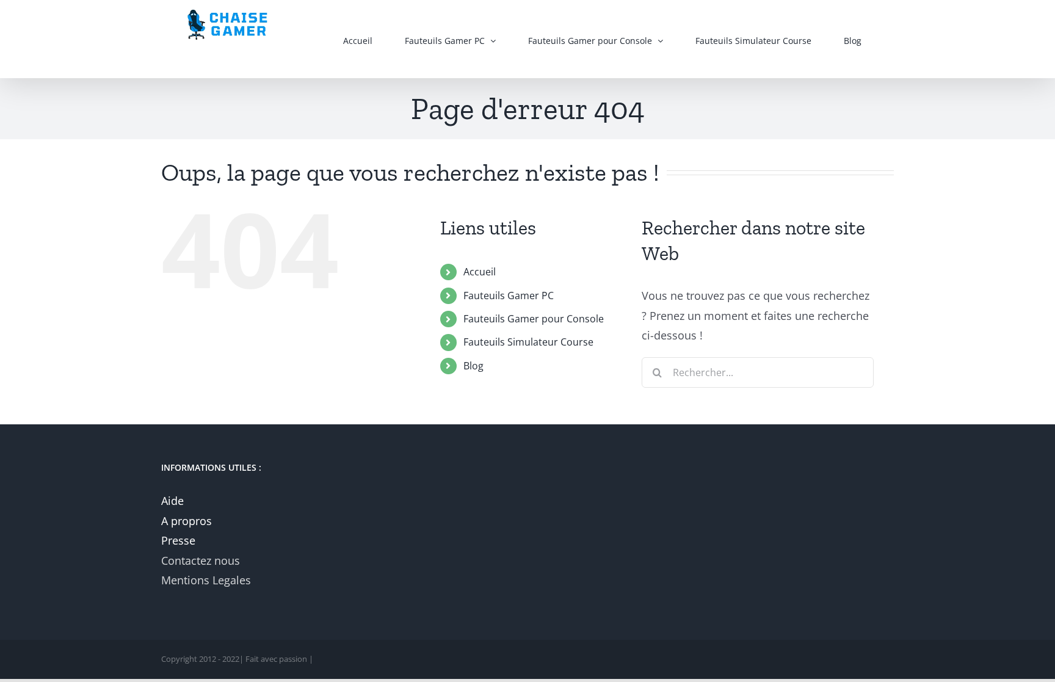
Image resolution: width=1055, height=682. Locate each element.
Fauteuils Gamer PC (508, 295)
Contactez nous (200, 560)
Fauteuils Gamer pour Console (533, 318)
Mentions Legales (206, 580)
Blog (473, 365)
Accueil (479, 271)
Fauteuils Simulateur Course (528, 342)
